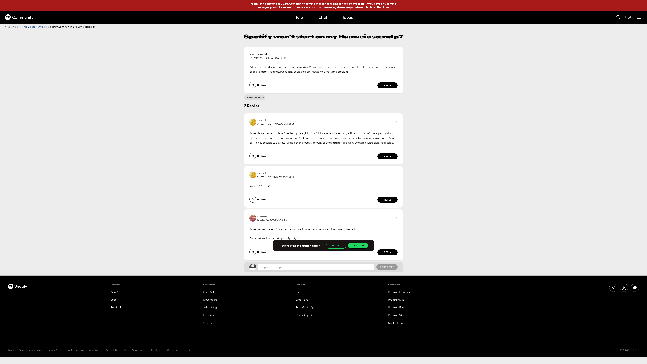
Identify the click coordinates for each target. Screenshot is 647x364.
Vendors (208, 323)
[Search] (618, 17)
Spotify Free (395, 323)
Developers (210, 299)
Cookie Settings (75, 350)
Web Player (302, 299)
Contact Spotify (305, 315)
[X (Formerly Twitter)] (624, 288)
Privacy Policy (54, 350)
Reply (387, 85)
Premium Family (397, 307)
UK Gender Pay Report (178, 350)
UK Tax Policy (155, 350)
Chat (322, 17)
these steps (345, 7)
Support (300, 292)
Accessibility (112, 350)
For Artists (209, 292)
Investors (208, 315)
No (338, 245)
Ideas (348, 17)
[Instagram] (613, 288)
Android (42, 26)
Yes (354, 245)
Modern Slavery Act (133, 350)
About (114, 292)
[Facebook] (635, 288)
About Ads (94, 350)
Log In (628, 17)
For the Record (119, 307)
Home (24, 26)
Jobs (114, 299)
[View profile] (252, 122)
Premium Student (398, 315)
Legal (11, 350)
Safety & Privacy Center (31, 350)
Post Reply (387, 267)
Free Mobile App (305, 307)
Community (23, 17)
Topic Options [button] (254, 97)
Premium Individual (399, 292)
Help (298, 17)
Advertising (210, 307)
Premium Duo (396, 299)
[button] (396, 55)
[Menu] (639, 17)
